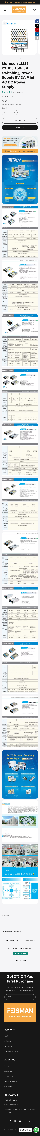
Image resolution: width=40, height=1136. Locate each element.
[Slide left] (15, 58)
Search (7, 1066)
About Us (8, 1071)
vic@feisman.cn (11, 1100)
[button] (4, 9)
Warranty (8, 1046)
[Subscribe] (32, 997)
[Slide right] (25, 58)
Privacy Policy (9, 1076)
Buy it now (20, 127)
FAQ (6, 1036)
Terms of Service (10, 1081)
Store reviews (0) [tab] (29, 940)
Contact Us (8, 1086)
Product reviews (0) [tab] (11, 940)
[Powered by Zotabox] (37, 38)
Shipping (4, 104)
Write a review (20, 953)
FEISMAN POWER (16, 1130)
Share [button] (6, 915)
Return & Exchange (12, 1051)
